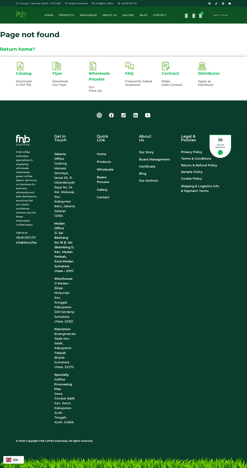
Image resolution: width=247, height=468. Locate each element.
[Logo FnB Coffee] (21, 15)
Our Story (146, 152)
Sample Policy (192, 172)
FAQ (129, 73)
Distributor (209, 73)
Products (66, 15)
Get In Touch (220, 15)
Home (49, 15)
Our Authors (149, 180)
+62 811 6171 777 (26, 237)
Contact (159, 15)
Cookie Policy (191, 178)
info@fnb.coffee (26, 242)
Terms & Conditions (196, 158)
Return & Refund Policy (199, 165)
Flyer (57, 73)
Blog (143, 15)
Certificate (147, 166)
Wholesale (88, 15)
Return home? (17, 49)
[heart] (193, 16)
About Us (109, 15)
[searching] (186, 16)
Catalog (24, 73)
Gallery (128, 15)
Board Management (154, 159)
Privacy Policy (191, 152)
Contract (170, 73)
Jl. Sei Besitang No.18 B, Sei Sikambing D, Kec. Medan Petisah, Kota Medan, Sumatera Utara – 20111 (64, 252)
